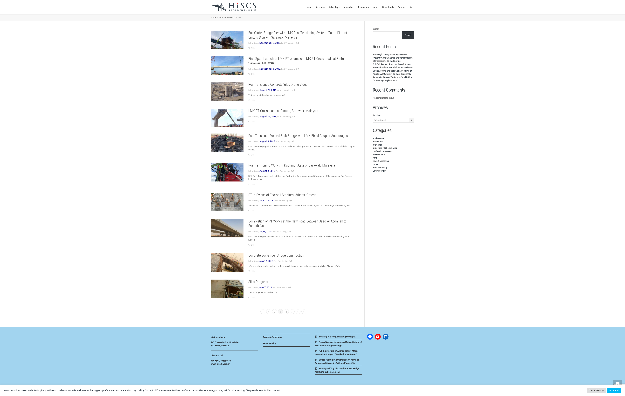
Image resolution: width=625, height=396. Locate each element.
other (375, 164)
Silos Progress (258, 282)
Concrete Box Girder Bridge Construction (276, 255)
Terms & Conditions (272, 337)
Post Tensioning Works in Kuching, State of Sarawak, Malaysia (291, 165)
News (375, 7)
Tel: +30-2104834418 (220, 360)
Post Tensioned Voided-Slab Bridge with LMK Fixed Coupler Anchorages (298, 136)
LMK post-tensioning (382, 151)
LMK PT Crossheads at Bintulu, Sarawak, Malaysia (283, 111)
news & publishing (381, 161)
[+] (227, 40)
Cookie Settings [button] (596, 390)
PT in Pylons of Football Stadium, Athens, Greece (282, 195)
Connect (402, 7)
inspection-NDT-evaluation (385, 148)
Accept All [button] (614, 390)
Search (376, 29)
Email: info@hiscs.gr (220, 364)
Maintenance (379, 154)
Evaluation (363, 7)
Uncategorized (379, 171)
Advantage (334, 7)
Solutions (320, 7)
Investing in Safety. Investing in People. (390, 54)
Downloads (388, 7)
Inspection (349, 7)
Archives (376, 115)
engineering (378, 138)
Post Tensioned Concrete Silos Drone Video (277, 84)
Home (309, 7)
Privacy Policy (269, 343)
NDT (375, 158)
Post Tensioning (288, 43)
